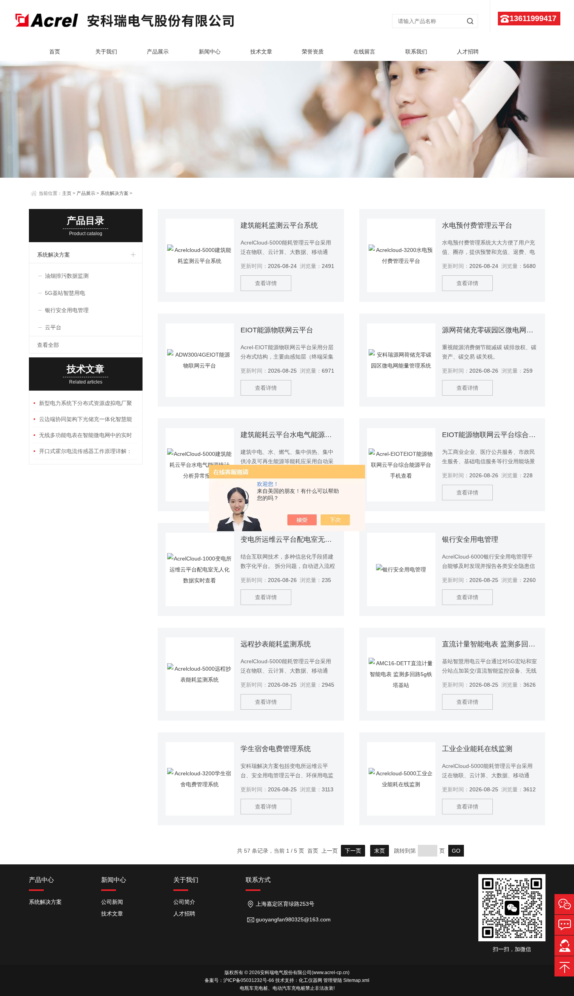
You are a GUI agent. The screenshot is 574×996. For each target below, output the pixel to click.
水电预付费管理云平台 (477, 225)
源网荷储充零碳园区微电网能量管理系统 (489, 330)
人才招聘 (468, 51)
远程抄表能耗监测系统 (276, 644)
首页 (54, 51)
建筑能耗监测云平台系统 (279, 225)
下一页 (353, 851)
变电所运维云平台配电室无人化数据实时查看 (288, 539)
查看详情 (266, 283)
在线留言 (364, 51)
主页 (66, 193)
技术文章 (261, 51)
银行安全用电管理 (470, 539)
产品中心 (41, 879)
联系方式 (258, 879)
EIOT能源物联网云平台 (277, 330)
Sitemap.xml (356, 980)
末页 (379, 851)
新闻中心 (210, 51)
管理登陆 (332, 980)
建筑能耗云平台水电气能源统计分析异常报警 (288, 435)
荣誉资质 (313, 51)
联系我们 (416, 51)
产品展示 (158, 51)
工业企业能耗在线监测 (477, 749)
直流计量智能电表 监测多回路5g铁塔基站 (489, 644)
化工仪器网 (310, 980)
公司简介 (184, 902)
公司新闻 (112, 902)
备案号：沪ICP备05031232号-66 (239, 980)
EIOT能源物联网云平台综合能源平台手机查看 (489, 435)
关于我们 (106, 51)
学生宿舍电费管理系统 (276, 749)
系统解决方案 (114, 193)
